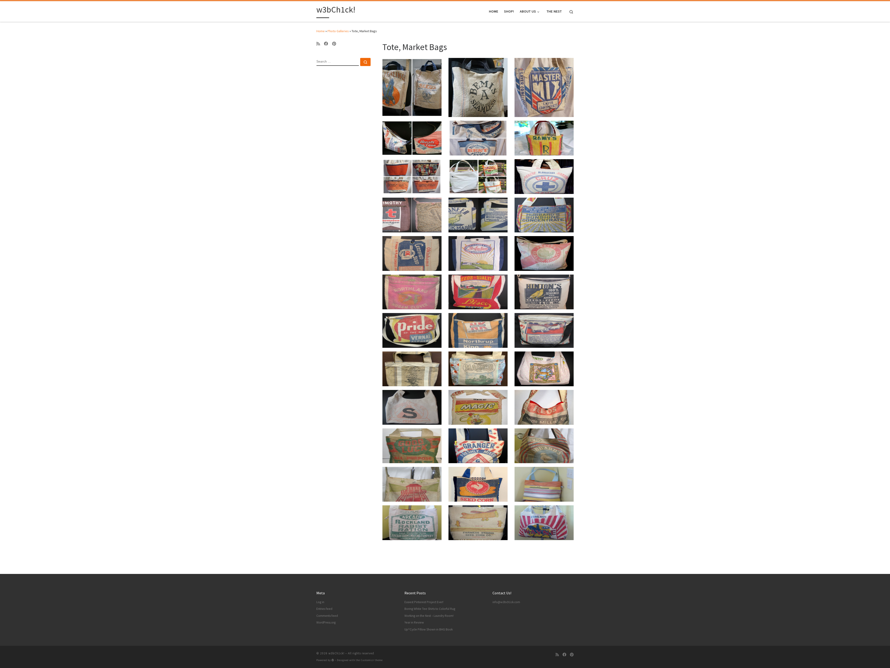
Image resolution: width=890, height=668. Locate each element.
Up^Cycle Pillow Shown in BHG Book (428, 629)
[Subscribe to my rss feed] (318, 44)
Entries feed (324, 609)
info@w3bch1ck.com (506, 602)
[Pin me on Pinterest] (334, 44)
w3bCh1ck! (336, 653)
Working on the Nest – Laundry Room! (429, 616)
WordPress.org (326, 622)
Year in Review (414, 622)
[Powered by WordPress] (332, 660)
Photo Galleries (338, 31)
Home (320, 31)
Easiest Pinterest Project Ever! (423, 602)
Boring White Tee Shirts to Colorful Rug (429, 609)
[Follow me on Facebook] (326, 44)
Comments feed (327, 616)
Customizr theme (372, 660)
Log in (320, 602)
